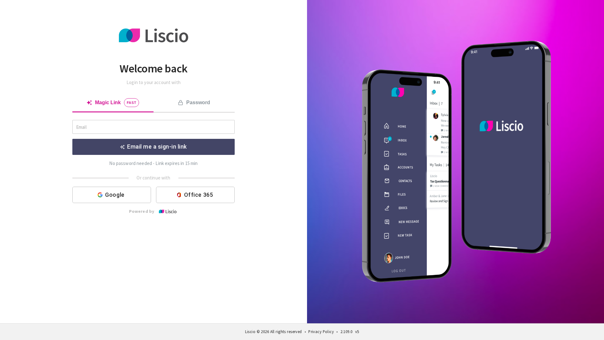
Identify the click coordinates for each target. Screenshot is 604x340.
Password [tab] (198, 102)
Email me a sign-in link (157, 146)
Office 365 (198, 194)
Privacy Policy (321, 331)
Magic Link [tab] (116, 102)
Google (114, 194)
